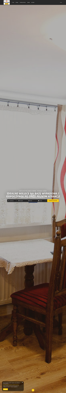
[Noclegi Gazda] (7, 2)
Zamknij (5, 389)
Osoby (41, 200)
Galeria (28, 2)
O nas (13, 2)
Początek (21, 200)
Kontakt (32, 2)
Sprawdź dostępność (53, 200)
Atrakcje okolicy (23, 2)
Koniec (31, 200)
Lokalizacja (12, 200)
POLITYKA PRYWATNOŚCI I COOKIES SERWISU (11, 384)
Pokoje (17, 2)
